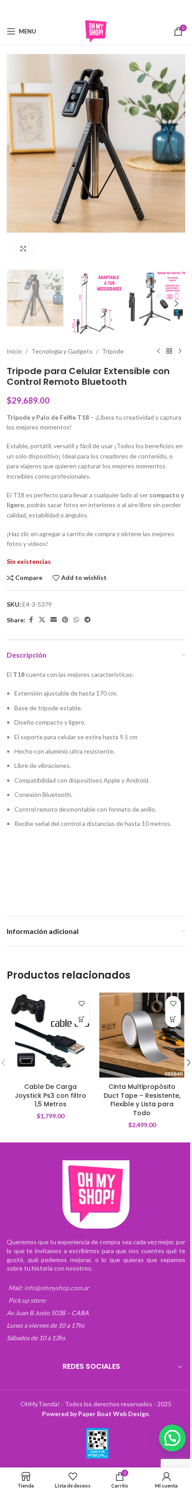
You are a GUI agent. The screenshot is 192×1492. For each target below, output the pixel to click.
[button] (16, 160)
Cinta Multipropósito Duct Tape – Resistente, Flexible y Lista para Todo (142, 1099)
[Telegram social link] (124, 9)
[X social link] (78, 9)
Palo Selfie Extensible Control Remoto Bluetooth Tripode (133, 857)
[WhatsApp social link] (113, 9)
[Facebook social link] (67, 9)
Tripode (113, 351)
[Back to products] (169, 351)
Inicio (14, 351)
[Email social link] (90, 9)
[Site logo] (96, 30)
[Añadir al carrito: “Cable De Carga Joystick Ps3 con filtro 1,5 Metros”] (81, 1019)
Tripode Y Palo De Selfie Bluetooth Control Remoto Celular (44, 857)
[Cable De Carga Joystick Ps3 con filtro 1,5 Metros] (50, 1035)
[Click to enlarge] (23, 249)
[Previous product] (158, 351)
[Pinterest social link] (102, 9)
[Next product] (180, 351)
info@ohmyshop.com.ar (56, 1288)
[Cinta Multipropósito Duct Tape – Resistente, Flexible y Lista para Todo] (141, 1035)
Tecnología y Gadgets (61, 351)
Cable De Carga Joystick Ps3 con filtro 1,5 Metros (50, 1095)
